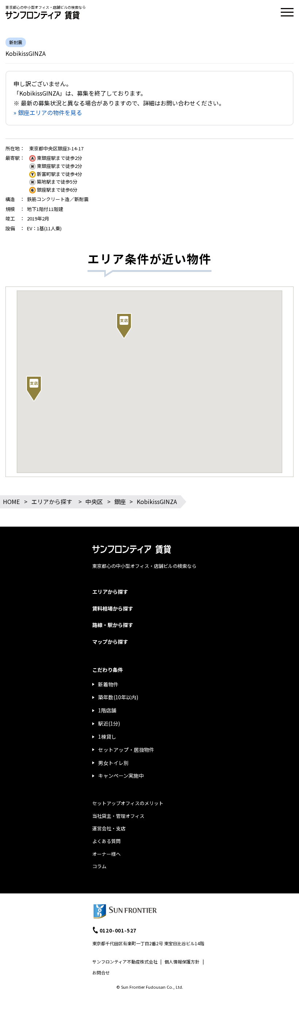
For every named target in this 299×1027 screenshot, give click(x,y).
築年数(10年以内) (118, 697)
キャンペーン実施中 (121, 775)
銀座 (120, 501)
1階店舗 (107, 710)
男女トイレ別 (113, 762)
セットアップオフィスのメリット (127, 803)
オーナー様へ (106, 853)
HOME (11, 501)
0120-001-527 (118, 930)
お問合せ (101, 972)
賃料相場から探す (112, 608)
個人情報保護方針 (181, 961)
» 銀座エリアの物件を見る (47, 112)
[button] (124, 326)
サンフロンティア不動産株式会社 (125, 961)
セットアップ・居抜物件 (126, 749)
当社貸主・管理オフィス (118, 815)
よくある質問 (106, 841)
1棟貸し (107, 736)
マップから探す (110, 641)
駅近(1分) (109, 723)
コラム (99, 866)
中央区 (94, 501)
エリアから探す (51, 501)
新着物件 (108, 684)
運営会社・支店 (108, 828)
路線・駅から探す (112, 624)
